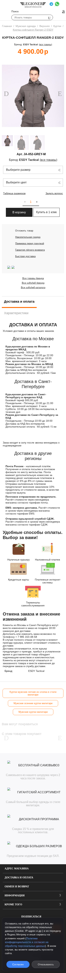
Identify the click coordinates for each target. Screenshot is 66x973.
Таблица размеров (14, 193)
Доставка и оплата (19, 877)
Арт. (20, 154)
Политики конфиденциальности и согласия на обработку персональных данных (26, 942)
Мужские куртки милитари (33, 712)
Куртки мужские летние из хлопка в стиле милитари (33, 693)
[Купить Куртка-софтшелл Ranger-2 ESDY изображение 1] (33, 95)
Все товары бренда (33, 278)
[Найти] (49, 17)
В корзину (19, 212)
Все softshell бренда (33, 283)
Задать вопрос (54, 193)
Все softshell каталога (33, 287)
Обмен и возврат (17, 886)
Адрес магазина (17, 868)
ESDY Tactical (30, 44)
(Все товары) (45, 44)
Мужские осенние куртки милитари (33, 703)
